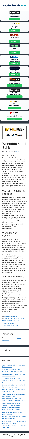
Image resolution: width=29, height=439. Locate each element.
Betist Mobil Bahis (10, 323)
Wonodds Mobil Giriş (12, 320)
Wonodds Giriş (9, 318)
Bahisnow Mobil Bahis (11, 325)
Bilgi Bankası (8, 316)
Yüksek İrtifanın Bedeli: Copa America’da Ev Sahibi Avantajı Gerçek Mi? (13, 380)
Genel (15, 316)
